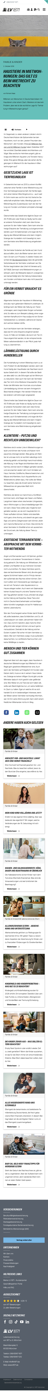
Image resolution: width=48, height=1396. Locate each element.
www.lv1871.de (13, 1365)
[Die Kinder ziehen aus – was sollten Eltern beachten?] (24, 1013)
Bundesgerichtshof (19, 260)
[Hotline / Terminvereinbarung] (46, 2)
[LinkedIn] (17, 712)
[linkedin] (27, 1321)
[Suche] (38, 9)
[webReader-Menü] (5, 130)
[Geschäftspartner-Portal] (28, 9)
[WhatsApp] (27, 712)
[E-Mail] (37, 712)
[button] (16, 130)
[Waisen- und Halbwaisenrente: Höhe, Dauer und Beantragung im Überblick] (24, 840)
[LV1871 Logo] (11, 8)
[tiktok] (16, 1321)
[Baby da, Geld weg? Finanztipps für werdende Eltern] (24, 1135)
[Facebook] (6, 712)
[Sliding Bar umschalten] (35, 9)
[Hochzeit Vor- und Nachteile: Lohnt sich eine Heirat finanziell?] (24, 730)
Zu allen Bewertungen (11, 1308)
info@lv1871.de (14, 1362)
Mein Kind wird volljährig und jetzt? (23, 813)
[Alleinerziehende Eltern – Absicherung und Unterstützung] (24, 897)
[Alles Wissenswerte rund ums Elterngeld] (24, 1074)
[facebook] (5, 1321)
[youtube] (21, 1321)
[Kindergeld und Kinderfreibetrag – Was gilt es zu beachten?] (24, 955)
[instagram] (10, 1321)
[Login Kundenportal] (31, 9)
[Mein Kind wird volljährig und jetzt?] (24, 784)
